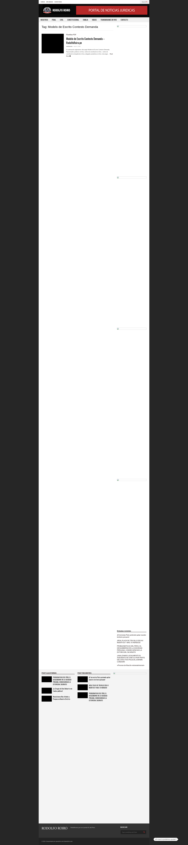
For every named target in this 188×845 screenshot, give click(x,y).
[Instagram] (42, 834)
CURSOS (43, 1)
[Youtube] (46, 834)
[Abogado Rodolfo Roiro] (56, 10)
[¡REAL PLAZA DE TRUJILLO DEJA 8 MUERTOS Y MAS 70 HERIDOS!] (83, 687)
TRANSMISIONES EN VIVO (109, 19)
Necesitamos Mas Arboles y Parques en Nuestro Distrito (61, 698)
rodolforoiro (69, 46)
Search (144, 2)
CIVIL (61, 19)
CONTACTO (124, 19)
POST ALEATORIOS (49, 673)
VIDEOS (94, 19)
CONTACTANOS (58, 1)
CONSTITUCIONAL (73, 19)
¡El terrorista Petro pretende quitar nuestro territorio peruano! (99, 678)
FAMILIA (85, 19)
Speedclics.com (68, 841)
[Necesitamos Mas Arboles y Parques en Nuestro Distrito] (47, 699)
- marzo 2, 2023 (76, 46)
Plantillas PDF (71, 35)
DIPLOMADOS (49, 1)
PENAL (54, 19)
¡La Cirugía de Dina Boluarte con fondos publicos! (62, 690)
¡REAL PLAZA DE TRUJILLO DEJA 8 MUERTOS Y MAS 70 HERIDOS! (98, 686)
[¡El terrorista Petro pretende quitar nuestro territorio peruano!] (83, 679)
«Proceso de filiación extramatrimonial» (130, 665)
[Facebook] (137, 2)
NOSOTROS (44, 19)
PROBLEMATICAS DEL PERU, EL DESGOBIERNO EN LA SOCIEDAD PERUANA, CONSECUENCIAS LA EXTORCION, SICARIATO (62, 681)
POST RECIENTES (84, 673)
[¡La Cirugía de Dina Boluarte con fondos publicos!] (47, 691)
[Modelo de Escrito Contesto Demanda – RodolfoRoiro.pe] (53, 43)
